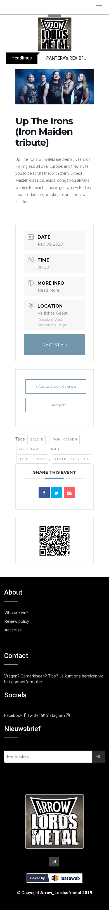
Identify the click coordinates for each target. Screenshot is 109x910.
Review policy (16, 621)
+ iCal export (56, 405)
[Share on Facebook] (44, 492)
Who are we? (16, 612)
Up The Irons (32, 459)
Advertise (13, 630)
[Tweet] (56, 492)
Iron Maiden (64, 439)
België (36, 439)
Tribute (57, 449)
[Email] (69, 492)
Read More (49, 290)
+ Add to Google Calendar (56, 386)
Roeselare (29, 449)
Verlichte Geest (71, 459)
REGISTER (54, 345)
